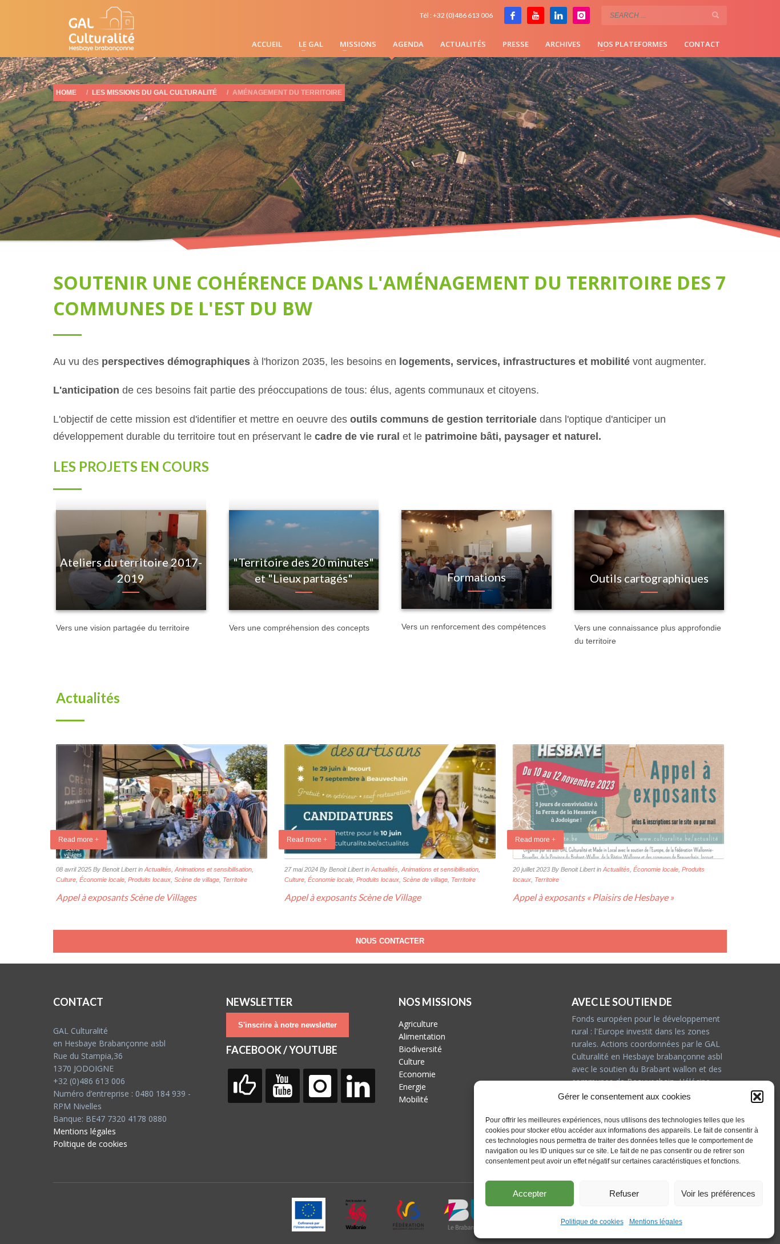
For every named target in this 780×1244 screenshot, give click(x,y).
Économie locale (101, 879)
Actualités (157, 869)
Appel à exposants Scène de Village (352, 897)
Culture (66, 879)
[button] (757, 1096)
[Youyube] (535, 15)
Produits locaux (149, 879)
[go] (715, 15)
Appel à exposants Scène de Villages (126, 897)
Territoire (235, 879)
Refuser (624, 1193)
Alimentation (422, 1036)
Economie (417, 1074)
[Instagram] (581, 15)
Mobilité (413, 1099)
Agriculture (418, 1023)
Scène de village (196, 879)
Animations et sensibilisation (213, 869)
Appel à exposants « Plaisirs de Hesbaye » (593, 897)
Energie (412, 1086)
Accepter (529, 1193)
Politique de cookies (592, 1222)
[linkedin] (558, 15)
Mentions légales (655, 1222)
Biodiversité (420, 1049)
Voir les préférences (718, 1193)
